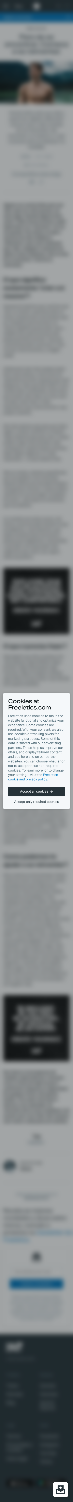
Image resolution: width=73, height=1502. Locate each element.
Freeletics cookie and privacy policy (33, 777)
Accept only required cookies (36, 802)
